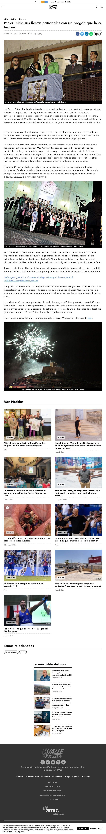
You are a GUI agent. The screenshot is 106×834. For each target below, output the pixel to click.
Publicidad (54, 799)
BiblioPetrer (57, 776)
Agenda (75, 776)
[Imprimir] (100, 34)
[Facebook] (42, 762)
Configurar (95, 829)
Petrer (23, 652)
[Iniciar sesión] (97, 7)
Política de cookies (42, 828)
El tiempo (86, 776)
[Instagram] (58, 762)
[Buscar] (102, 7)
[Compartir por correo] (96, 34)
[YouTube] (53, 762)
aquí (90, 318)
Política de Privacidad (52, 791)
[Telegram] (63, 762)
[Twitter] (48, 762)
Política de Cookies (52, 786)
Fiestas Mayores (11, 652)
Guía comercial (32, 776)
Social (61, 578)
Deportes (62, 532)
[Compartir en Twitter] (82, 34)
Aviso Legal (52, 782)
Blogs (67, 776)
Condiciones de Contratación (52, 795)
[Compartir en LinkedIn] (87, 34)
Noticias (19, 776)
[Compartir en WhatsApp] (91, 34)
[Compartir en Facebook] (78, 34)
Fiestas (10, 437)
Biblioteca (45, 776)
